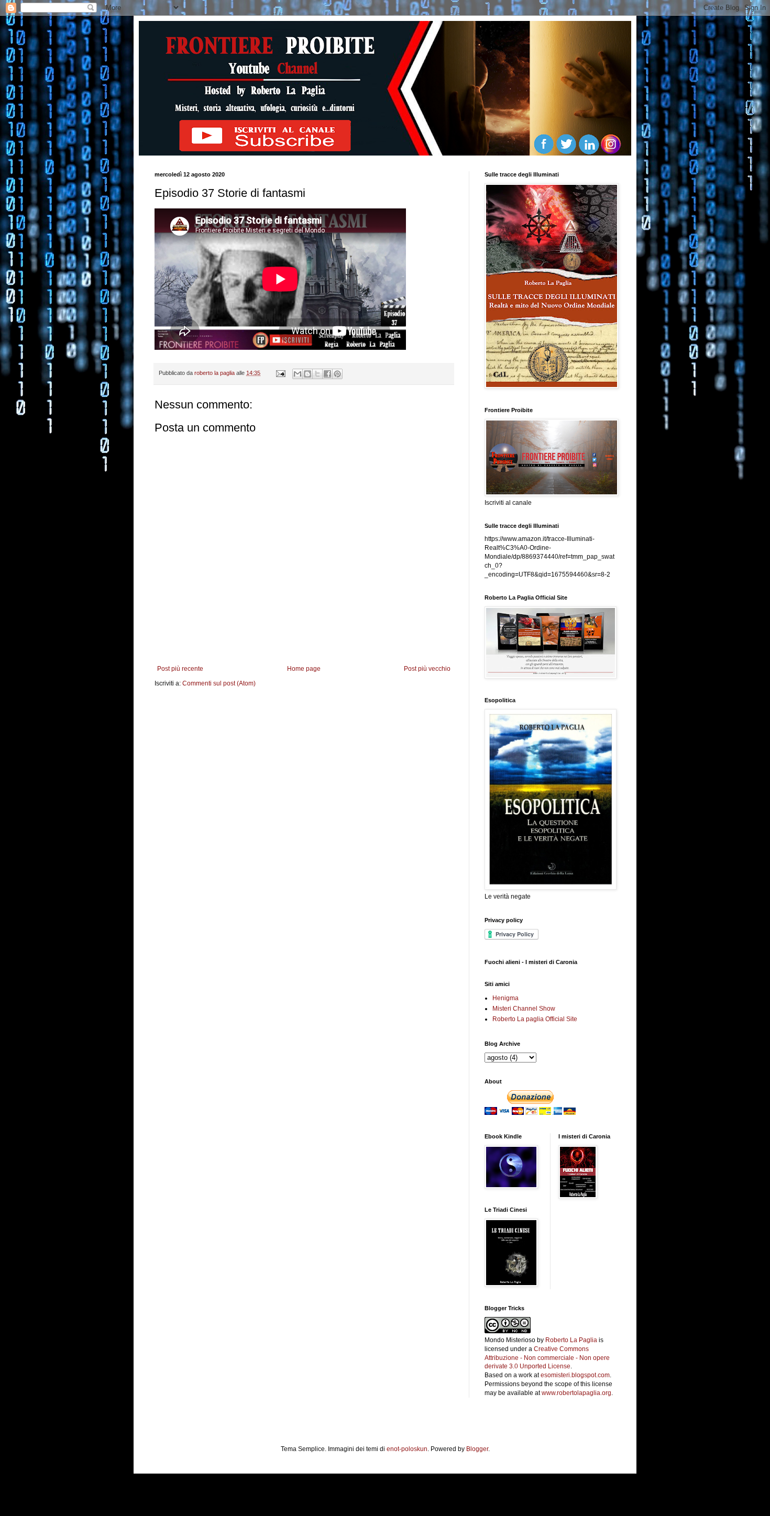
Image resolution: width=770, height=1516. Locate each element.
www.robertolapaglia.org (576, 1393)
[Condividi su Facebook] (327, 374)
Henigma (505, 998)
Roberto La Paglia (571, 1340)
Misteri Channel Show (523, 1008)
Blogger (477, 1449)
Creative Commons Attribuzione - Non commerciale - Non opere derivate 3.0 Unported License (547, 1357)
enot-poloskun (407, 1449)
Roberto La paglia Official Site (534, 1019)
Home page (304, 668)
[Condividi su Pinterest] (337, 374)
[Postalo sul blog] (307, 374)
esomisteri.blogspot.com (575, 1375)
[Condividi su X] (317, 374)
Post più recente (180, 668)
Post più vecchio (427, 668)
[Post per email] (280, 373)
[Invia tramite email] (297, 374)
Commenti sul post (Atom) (219, 683)
